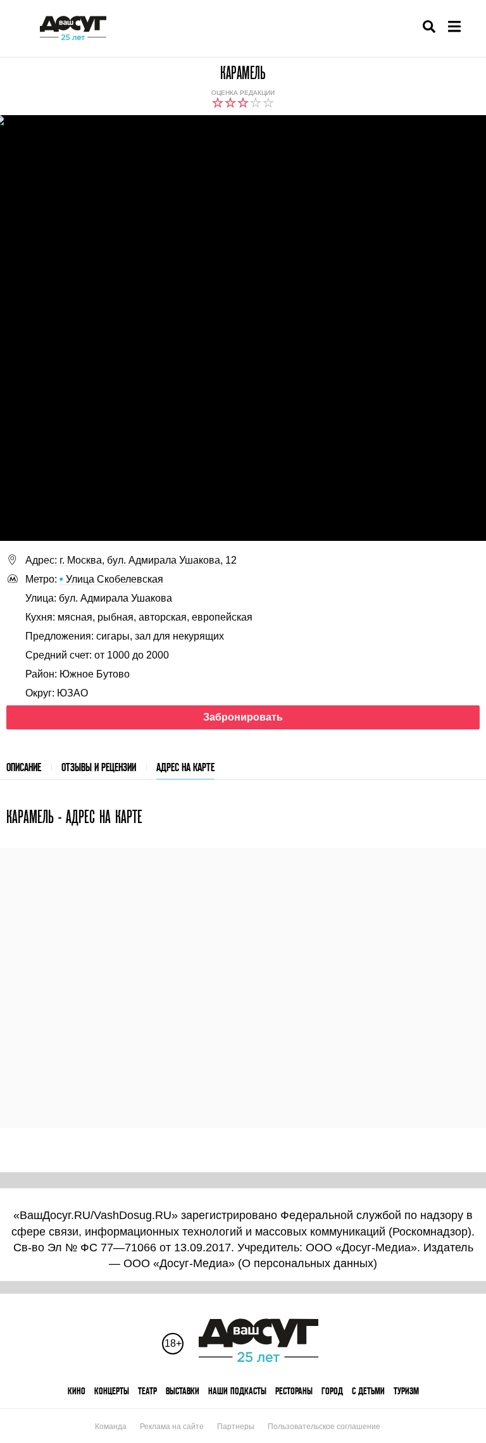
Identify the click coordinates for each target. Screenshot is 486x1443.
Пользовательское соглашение (324, 1426)
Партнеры (235, 1426)
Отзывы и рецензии (98, 767)
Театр (147, 1390)
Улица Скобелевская (111, 579)
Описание (23, 767)
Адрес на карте (185, 767)
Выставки (182, 1390)
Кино (76, 1390)
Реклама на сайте (172, 1426)
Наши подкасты (237, 1390)
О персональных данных (307, 1263)
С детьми (368, 1390)
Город (332, 1390)
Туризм (406, 1390)
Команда (111, 1426)
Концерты (111, 1390)
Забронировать (243, 717)
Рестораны (294, 1390)
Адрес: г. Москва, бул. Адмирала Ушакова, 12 (131, 560)
